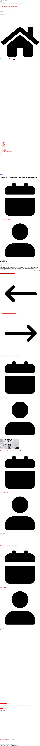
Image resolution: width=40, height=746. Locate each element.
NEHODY (3, 142)
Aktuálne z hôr (4, 144)
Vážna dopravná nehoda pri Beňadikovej (8, 545)
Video (3, 148)
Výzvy (3, 145)
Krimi (3, 143)
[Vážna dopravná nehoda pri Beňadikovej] (9, 543)
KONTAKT (4, 149)
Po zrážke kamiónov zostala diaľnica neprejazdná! (10, 356)
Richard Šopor (2, 260)
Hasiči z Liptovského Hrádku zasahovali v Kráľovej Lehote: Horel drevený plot (14, 3)
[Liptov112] (20, 57)
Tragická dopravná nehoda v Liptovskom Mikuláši (10, 450)
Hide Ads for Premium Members (7, 151)
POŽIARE (3, 141)
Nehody (1, 174)
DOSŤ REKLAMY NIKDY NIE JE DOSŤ (7, 739)
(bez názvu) (4, 706)
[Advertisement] (18, 24)
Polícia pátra (4, 146)
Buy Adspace (4, 150)
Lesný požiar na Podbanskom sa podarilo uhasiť (9, 6)
